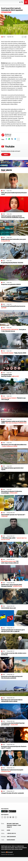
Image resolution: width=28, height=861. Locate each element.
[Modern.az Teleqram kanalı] (8, 817)
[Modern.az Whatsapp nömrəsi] (13, 817)
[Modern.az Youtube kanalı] (10, 817)
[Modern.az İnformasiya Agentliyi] (6, 805)
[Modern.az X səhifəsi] (16, 817)
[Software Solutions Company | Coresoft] (9, 852)
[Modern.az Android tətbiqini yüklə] (4, 811)
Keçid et (6, 154)
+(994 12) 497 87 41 (11, 833)
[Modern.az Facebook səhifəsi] (2, 817)
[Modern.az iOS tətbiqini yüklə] (12, 811)
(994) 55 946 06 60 (11, 836)
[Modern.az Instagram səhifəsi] (5, 817)
